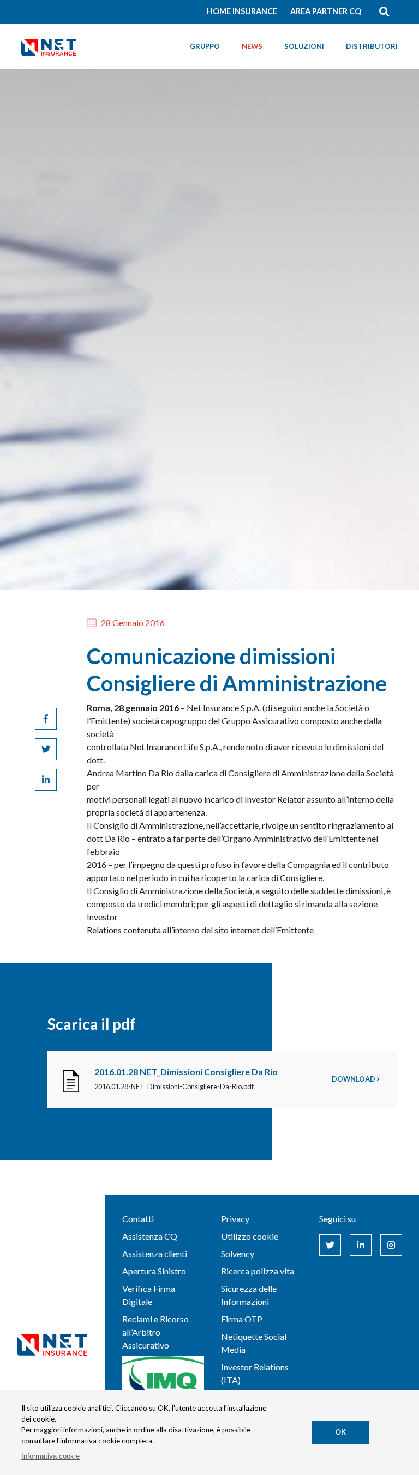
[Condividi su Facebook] (46, 719)
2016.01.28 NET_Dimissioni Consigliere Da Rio (186, 1071)
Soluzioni (304, 46)
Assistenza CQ (149, 1236)
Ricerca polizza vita (257, 1271)
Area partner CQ (325, 11)
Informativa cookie (50, 1456)
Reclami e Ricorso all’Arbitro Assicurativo (155, 1332)
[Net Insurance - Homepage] (48, 47)
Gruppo (205, 46)
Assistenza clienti (154, 1253)
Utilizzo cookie (249, 1236)
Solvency (237, 1253)
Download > (356, 1079)
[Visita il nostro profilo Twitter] (330, 1245)
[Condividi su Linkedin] (46, 780)
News (252, 46)
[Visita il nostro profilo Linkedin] (361, 1245)
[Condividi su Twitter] (46, 749)
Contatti (138, 1218)
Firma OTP (241, 1319)
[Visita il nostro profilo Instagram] (391, 1245)
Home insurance (242, 11)
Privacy (235, 1218)
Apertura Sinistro (154, 1271)
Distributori (372, 46)
